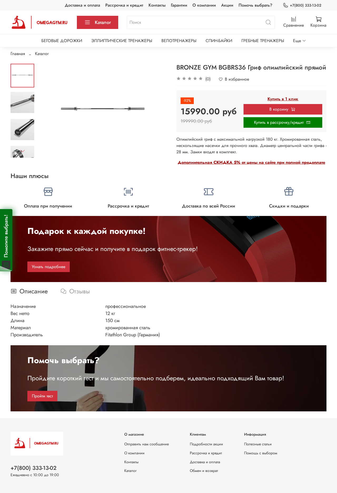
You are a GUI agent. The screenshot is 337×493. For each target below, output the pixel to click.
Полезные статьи (258, 444)
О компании (204, 5)
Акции (227, 5)
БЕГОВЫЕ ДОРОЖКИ (61, 41)
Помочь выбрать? (255, 5)
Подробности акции (206, 444)
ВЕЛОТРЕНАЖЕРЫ (178, 41)
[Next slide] (22, 151)
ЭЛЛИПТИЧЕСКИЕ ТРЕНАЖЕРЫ (121, 41)
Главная (18, 54)
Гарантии (179, 5)
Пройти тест (42, 396)
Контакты (157, 5)
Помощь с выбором (260, 453)
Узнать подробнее (48, 267)
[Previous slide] (47, 110)
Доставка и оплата (82, 5)
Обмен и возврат (204, 470)
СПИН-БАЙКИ (219, 41)
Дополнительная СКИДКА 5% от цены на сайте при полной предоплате (251, 162)
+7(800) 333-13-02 (305, 5)
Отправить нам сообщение (146, 444)
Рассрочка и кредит (124, 5)
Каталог (103, 22)
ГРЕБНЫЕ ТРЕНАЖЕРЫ (262, 41)
